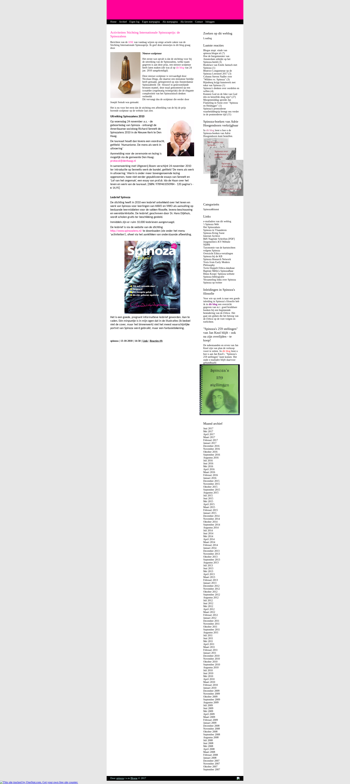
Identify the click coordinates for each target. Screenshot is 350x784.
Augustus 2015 (211, 492)
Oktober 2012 (210, 591)
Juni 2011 (208, 638)
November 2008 (211, 728)
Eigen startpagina (151, 21)
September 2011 (211, 629)
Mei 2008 (208, 746)
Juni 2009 (208, 708)
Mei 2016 (208, 466)
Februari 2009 (210, 720)
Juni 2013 (208, 568)
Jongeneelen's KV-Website (216, 241)
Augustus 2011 (210, 632)
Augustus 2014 (211, 527)
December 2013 (211, 551)
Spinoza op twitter (212, 282)
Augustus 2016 (211, 457)
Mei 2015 (208, 501)
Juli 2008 (208, 740)
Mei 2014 (208, 536)
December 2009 (211, 690)
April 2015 (209, 504)
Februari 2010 (210, 685)
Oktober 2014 (210, 521)
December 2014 (211, 516)
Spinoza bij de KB (212, 256)
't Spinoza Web (211, 224)
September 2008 (211, 734)
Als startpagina (170, 21)
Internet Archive (211, 236)
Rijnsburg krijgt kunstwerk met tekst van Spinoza (219, 84)
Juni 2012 (208, 603)
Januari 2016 (209, 478)
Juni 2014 (208, 533)
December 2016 (211, 446)
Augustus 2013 (211, 562)
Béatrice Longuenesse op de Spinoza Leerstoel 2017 (217, 72)
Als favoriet (186, 21)
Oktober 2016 (210, 451)
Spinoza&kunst (211, 209)
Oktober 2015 (210, 486)
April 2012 (209, 609)
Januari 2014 (209, 548)
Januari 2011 (209, 653)
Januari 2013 (209, 583)
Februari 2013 (210, 580)
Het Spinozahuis (211, 227)
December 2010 (211, 655)
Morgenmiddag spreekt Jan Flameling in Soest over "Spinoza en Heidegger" (220, 103)
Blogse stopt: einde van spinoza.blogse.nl (215, 52)
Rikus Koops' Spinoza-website (218, 274)
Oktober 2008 (210, 731)
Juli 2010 (208, 670)
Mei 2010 (208, 676)
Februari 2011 (210, 650)
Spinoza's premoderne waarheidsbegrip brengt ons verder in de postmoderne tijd (221, 111)
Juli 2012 (208, 600)
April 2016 (209, 469)
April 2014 (209, 539)
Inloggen (210, 21)
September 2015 (211, 489)
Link (145, 341)
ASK (131, 42)
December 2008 (211, 725)
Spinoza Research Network (217, 259)
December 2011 (211, 621)
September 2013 (211, 559)
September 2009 (211, 699)
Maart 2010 (209, 682)
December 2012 (211, 586)
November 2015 (211, 484)
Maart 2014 (209, 542)
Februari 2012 (210, 615)
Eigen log (134, 21)
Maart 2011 (209, 647)
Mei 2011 (208, 641)
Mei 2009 (208, 711)
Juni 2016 (208, 463)
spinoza (120, 778)
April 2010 (209, 679)
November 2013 (211, 553)
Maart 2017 (209, 437)
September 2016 (211, 454)
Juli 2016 (208, 460)
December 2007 (211, 760)
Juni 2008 (208, 743)
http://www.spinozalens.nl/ (126, 231)
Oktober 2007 (210, 766)
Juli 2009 (208, 705)
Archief (123, 21)
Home (113, 21)
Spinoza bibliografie (213, 276)
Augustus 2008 (211, 737)
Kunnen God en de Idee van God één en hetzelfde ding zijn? (220, 95)
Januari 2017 (209, 443)
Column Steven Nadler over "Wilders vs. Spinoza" (217, 78)
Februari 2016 (210, 475)
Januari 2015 (209, 513)
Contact (199, 21)
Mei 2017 (208, 431)
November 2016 (211, 449)
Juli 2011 (208, 635)
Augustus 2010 (211, 667)
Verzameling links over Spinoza (219, 279)
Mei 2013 (208, 571)
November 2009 (211, 693)
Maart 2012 (209, 612)
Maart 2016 (209, 472)
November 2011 (211, 623)
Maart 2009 (209, 717)
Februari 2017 (210, 440)
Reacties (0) (156, 341)
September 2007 (211, 769)
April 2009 (209, 714)
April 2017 (209, 434)
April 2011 (208, 644)
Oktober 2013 (210, 556)
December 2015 (211, 481)
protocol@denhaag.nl (123, 161)
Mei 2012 (208, 606)
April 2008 (209, 749)
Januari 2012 (209, 618)
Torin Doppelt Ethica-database (219, 268)
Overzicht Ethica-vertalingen (218, 253)
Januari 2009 (209, 723)
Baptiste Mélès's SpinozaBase (218, 271)
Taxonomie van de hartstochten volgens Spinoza (219, 249)
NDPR (206, 244)
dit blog (180, 67)
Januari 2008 (209, 757)
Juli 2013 (208, 565)
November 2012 (211, 588)
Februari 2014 (210, 545)
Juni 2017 (208, 428)
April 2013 (209, 574)
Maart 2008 (209, 752)
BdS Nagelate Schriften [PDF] (219, 239)
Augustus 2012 (211, 597)
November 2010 (211, 658)
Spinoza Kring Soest (213, 233)
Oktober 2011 (210, 626)
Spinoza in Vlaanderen (215, 230)
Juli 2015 (208, 495)
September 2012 (211, 594)
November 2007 (211, 763)
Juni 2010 (208, 673)
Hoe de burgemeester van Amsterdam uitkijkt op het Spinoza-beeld (216, 59)
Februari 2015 (210, 510)
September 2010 (211, 664)
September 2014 (211, 524)
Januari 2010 (209, 688)
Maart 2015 (209, 507)
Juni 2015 (208, 498)
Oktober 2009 (210, 696)
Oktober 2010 (210, 661)
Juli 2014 (208, 530)
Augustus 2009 (211, 702)
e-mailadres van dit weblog (217, 221)
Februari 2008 (210, 755)
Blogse (134, 778)
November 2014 (211, 519)
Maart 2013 (209, 577)
